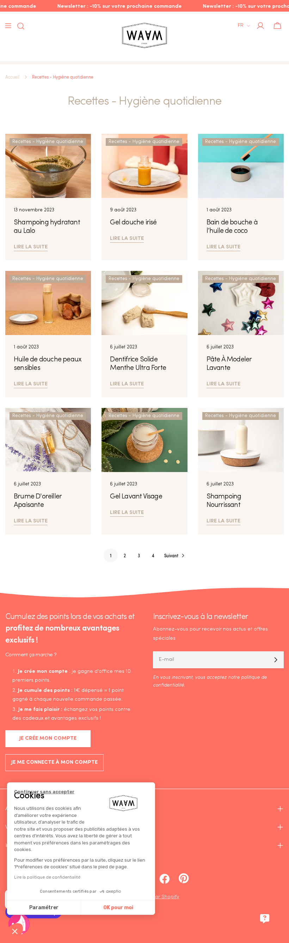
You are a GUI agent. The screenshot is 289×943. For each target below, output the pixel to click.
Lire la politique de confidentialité (47, 877)
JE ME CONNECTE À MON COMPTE (54, 762)
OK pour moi (118, 908)
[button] (14, 931)
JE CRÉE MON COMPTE (47, 738)
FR (241, 25)
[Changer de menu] (8, 26)
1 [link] (110, 555)
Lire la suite (31, 246)
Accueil (12, 77)
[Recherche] (18, 26)
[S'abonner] (275, 659)
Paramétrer (44, 908)
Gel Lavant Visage (136, 496)
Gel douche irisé (133, 222)
